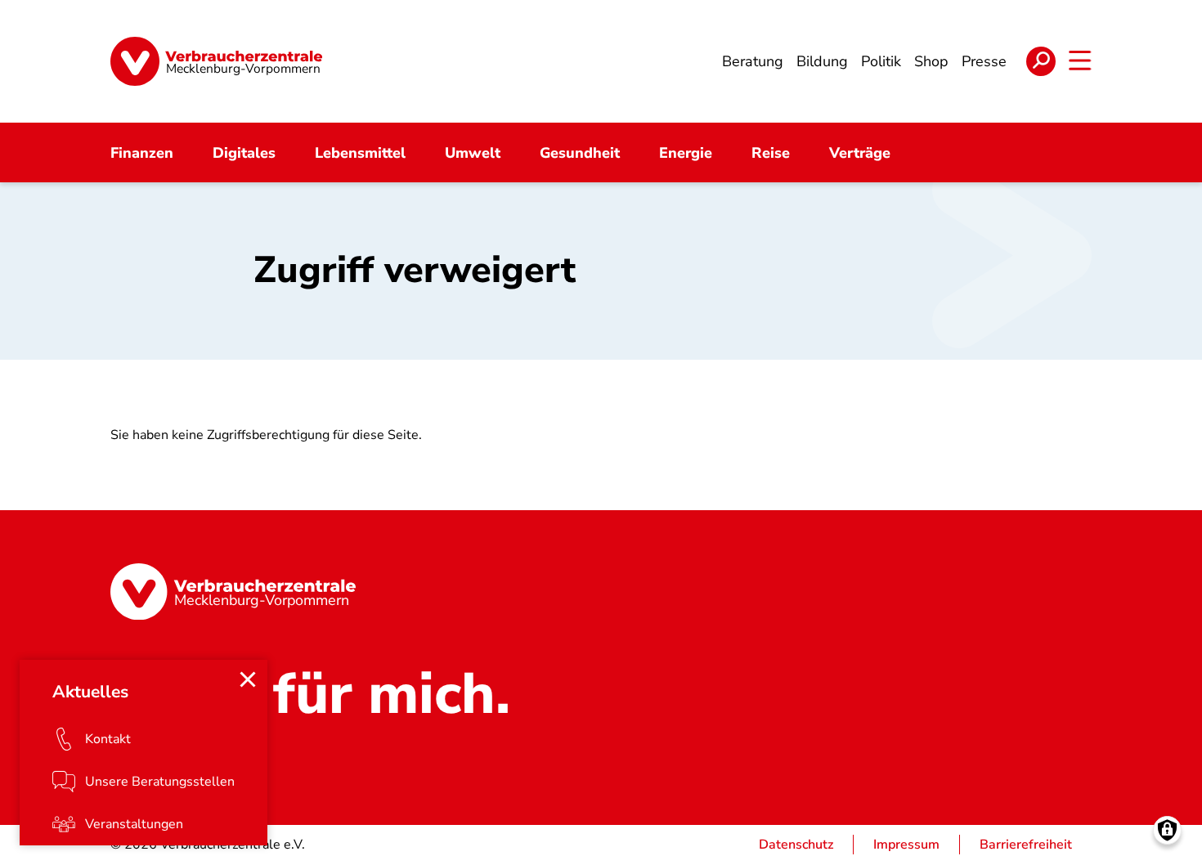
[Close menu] (248, 679)
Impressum (906, 845)
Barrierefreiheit (1026, 845)
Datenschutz (796, 845)
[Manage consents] (1167, 830)
